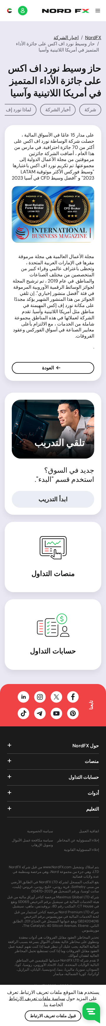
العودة (48, 368)
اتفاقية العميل (89, 831)
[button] (97, 10)
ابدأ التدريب (53, 499)
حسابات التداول (53, 650)
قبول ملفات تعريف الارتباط (53, 1015)
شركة (90, 110)
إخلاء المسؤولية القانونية (81, 850)
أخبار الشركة (57, 110)
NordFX (93, 37)
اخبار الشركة (66, 37)
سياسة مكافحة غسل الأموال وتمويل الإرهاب (32, 842)
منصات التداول (53, 573)
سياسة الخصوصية (40, 831)
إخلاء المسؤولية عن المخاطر (78, 840)
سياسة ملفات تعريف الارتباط (37, 998)
